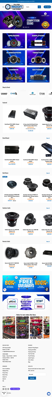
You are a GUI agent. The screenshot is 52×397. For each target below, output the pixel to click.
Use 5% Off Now (26, 208)
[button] (49, 394)
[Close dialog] (40, 184)
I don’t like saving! (26, 211)
